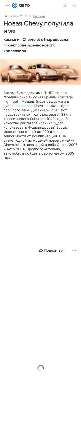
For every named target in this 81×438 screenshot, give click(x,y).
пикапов (26, 106)
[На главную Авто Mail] (23, 5)
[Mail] (14, 5)
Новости (39, 16)
